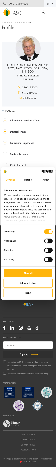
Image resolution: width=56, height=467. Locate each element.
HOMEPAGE (6, 22)
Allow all (28, 273)
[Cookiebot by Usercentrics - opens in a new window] (40, 171)
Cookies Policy (28, 445)
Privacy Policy (28, 440)
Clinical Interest (18, 165)
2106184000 (29, 87)
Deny (28, 293)
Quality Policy (28, 435)
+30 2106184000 (17, 3)
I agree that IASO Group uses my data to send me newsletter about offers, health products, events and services (29, 365)
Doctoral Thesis (18, 131)
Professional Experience (22, 143)
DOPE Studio (31, 462)
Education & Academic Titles (25, 120)
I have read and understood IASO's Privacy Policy (27, 374)
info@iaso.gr (30, 97)
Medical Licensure (19, 154)
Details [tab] (28, 179)
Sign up (24, 354)
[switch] (48, 241)
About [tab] (46, 179)
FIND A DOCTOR (19, 22)
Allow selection (28, 283)
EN (48, 3)
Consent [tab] (10, 179)
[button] (28, 450)
